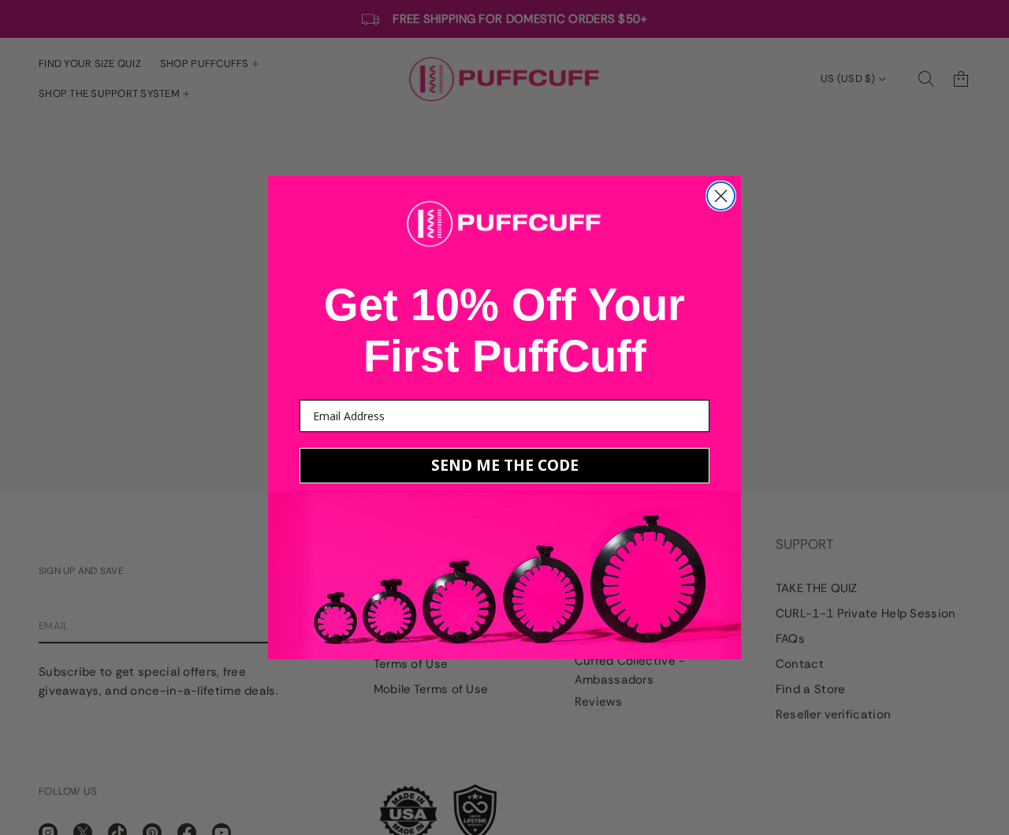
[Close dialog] (721, 196)
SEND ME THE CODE (505, 465)
